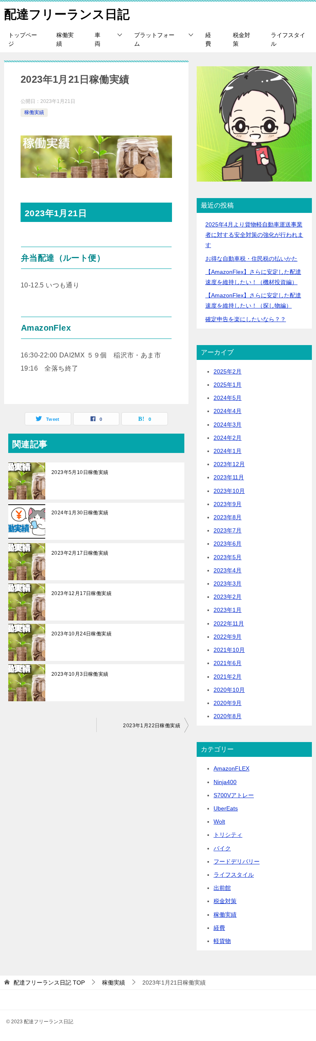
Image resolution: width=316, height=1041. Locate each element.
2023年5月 (228, 557)
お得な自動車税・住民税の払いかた (251, 258)
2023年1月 (228, 610)
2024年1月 (228, 451)
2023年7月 (228, 530)
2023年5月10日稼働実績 (80, 472)
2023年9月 (228, 504)
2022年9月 (228, 636)
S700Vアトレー (234, 795)
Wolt (219, 821)
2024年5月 (228, 397)
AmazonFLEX (231, 768)
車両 (97, 39)
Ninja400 (225, 782)
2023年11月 (229, 477)
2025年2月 (228, 371)
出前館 (222, 888)
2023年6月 (228, 543)
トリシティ (228, 834)
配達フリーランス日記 (67, 14)
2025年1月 (228, 384)
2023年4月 (228, 570)
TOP (49, 982)
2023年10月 (229, 491)
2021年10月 (229, 650)
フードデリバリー (237, 861)
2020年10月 (229, 689)
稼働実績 (65, 39)
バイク (222, 848)
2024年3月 (228, 424)
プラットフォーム (154, 39)
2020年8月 (228, 716)
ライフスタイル (288, 39)
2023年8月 (228, 517)
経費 (208, 39)
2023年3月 (228, 583)
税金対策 (241, 39)
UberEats (226, 808)
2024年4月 (228, 411)
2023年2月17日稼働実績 (80, 553)
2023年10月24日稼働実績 (81, 634)
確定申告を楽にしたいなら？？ (245, 319)
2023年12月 (229, 464)
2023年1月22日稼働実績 (151, 725)
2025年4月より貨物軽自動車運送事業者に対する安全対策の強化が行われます (254, 234)
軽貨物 (222, 941)
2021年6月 (228, 663)
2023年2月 (228, 596)
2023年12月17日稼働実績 (81, 593)
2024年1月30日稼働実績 (80, 513)
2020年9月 (228, 703)
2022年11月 (229, 623)
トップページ (22, 39)
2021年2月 (228, 676)
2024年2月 (228, 437)
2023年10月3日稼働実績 (80, 674)
